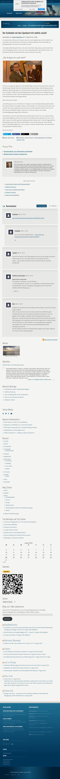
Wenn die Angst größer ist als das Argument (16, 394)
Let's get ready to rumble (11, 530)
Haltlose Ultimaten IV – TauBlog (12, 433)
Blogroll (47, 1)
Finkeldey (15, 214)
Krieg (23, 140)
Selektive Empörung (10, 187)
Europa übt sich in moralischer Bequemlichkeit (24, 427)
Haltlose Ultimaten (48, 731)
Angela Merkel (20, 137)
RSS (3, 413)
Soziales (6, 474)
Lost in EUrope (10, 662)
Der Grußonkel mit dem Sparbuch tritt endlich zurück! (25, 32)
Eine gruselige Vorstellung (38, 734)
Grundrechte (7, 446)
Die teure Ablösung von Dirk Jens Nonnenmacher (17, 535)
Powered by (17, 9)
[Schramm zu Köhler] (22, 82)
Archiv (52, 1)
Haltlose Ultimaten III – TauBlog (35, 727)
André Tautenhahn (17, 37)
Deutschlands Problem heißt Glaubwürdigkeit (17, 184)
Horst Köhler (48, 137)
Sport (5, 479)
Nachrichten (11, 137)
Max (13, 304)
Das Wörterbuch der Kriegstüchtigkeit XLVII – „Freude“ (18, 632)
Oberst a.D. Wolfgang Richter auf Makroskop (39, 379)
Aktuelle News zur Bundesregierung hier (13, 365)
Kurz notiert (9, 466)
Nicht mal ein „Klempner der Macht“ (15, 189)
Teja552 (14, 253)
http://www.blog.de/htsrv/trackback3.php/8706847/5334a (28, 218)
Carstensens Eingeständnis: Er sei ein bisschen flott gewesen (20, 522)
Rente (7, 476)
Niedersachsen (10, 450)
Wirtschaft (7, 482)
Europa (6, 441)
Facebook (9, 413)
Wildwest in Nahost (10, 192)
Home (19, 25)
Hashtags (8, 463)
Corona (8, 500)
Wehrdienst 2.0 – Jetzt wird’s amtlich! (22, 425)
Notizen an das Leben (18, 275)
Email (11, 413)
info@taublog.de (6, 764)
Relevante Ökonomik (12, 640)
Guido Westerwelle (39, 137)
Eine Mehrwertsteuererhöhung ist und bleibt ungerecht (19, 657)
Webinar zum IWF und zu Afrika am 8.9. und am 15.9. (18, 643)
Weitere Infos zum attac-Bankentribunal (15, 532)
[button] (7, 134)
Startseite (3, 1)
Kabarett (5, 137)
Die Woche (9, 460)
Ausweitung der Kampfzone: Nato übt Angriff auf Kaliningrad (20, 670)
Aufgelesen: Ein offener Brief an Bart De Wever (16, 668)
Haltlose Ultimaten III (28, 433)
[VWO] (21, 9)
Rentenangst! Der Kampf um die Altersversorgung (19, 508)
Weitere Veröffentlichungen (11, 513)
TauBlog (24, 25)
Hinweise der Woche (9, 635)
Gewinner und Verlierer (10, 527)
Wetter (7, 468)
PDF (11, 146)
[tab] (41, 206)
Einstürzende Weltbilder (10, 524)
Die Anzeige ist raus (19, 430)
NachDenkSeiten (10, 624)
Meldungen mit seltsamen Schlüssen (14, 538)
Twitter (6, 413)
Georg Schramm (29, 137)
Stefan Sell (8, 690)
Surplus (7, 648)
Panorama (7, 472)
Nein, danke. (32, 9)
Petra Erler (8, 676)
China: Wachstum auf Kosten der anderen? (15, 651)
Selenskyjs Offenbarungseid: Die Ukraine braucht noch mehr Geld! (22, 665)
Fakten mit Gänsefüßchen (12, 195)
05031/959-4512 (6, 762)
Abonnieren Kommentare (51, 339)
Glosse (6, 444)
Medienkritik (7, 456)
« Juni (4, 562)
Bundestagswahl (10, 497)
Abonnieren (7, 619)
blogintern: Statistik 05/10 (15, 154)
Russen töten (7, 679)
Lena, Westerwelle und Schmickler (18, 151)
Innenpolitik (7, 449)
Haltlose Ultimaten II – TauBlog (35, 731)
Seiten (6, 495)
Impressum (8, 1)
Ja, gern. (41, 9)
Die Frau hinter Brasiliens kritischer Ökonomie (16, 654)
